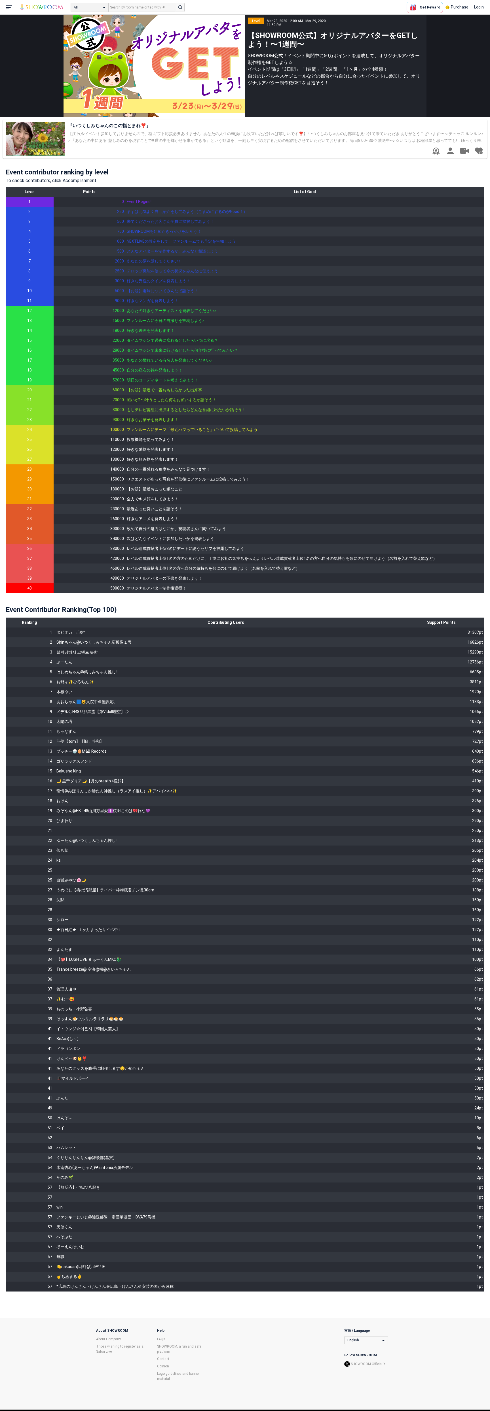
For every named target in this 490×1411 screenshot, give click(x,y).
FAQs (161, 1339)
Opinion (163, 1366)
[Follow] (479, 151)
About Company (108, 1339)
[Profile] (450, 151)
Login (479, 7)
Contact (163, 1359)
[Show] (464, 150)
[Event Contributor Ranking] (436, 151)
